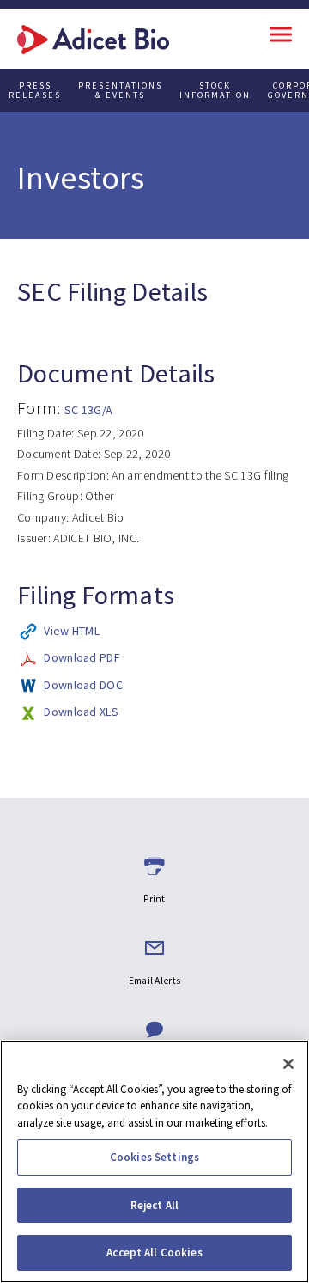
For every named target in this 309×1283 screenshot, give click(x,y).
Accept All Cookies (154, 1252)
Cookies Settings (154, 1157)
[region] (154, 1161)
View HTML (72, 630)
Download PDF (82, 657)
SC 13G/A (88, 410)
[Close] (288, 1064)
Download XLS (81, 711)
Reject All (154, 1205)
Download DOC (83, 685)
